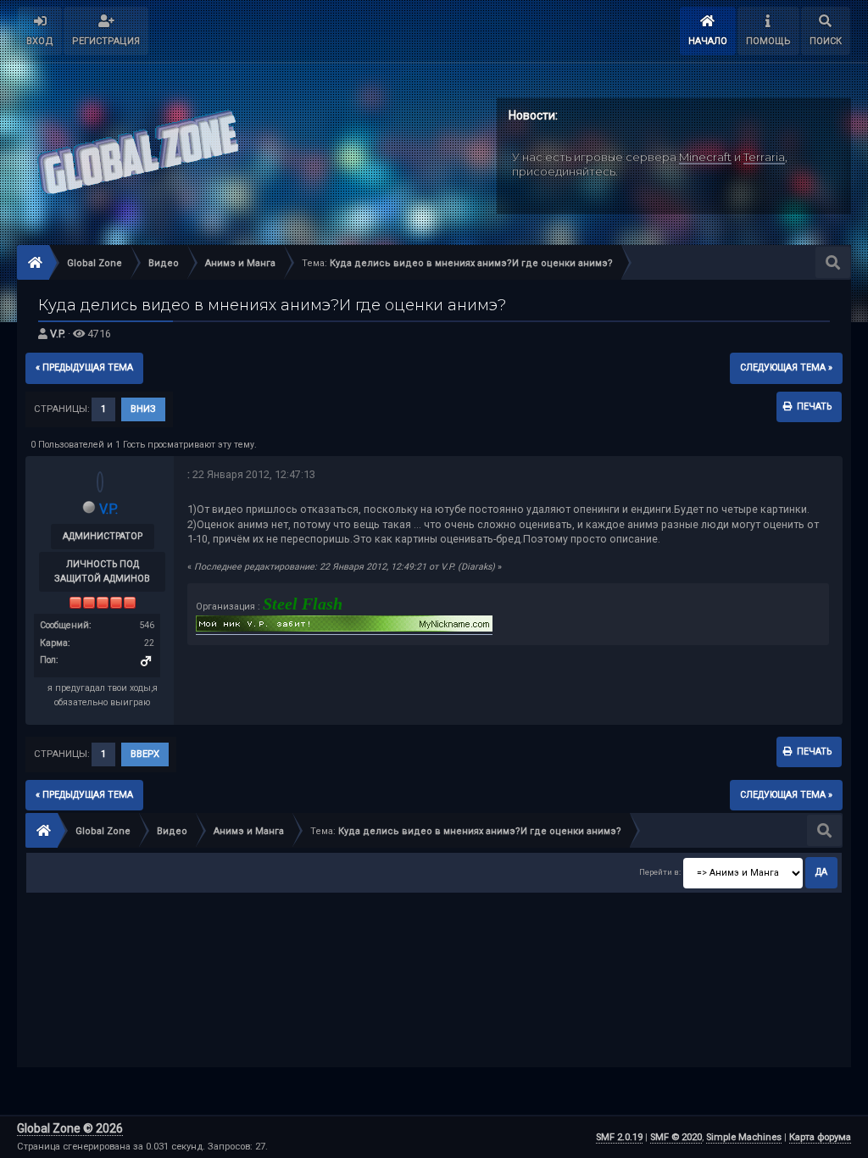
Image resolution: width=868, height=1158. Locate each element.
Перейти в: (660, 872)
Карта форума (820, 1137)
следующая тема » (786, 367)
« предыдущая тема (84, 367)
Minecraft (705, 157)
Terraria (764, 157)
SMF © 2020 (676, 1137)
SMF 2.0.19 (619, 1137)
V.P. (57, 333)
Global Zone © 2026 (70, 1128)
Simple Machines (744, 1137)
